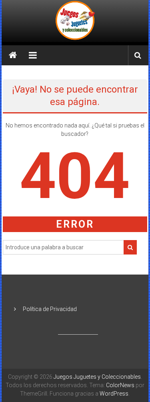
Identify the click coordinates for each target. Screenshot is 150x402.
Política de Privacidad (50, 309)
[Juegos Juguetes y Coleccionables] (75, 21)
